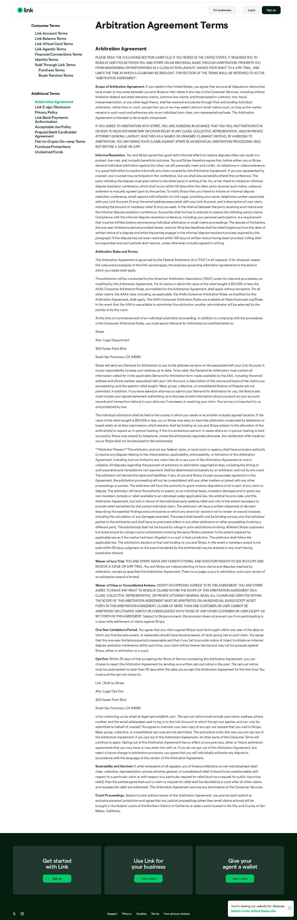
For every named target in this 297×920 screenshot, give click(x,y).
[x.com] (14, 914)
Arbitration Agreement (54, 102)
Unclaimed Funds (49, 152)
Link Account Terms (51, 33)
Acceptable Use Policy (53, 127)
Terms (155, 913)
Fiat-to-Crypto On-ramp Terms (60, 141)
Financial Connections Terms (58, 54)
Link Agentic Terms (50, 49)
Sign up (271, 10)
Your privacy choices (177, 913)
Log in (251, 10)
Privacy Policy (46, 112)
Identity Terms (46, 59)
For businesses (222, 10)
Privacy (127, 913)
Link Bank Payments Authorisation (51, 120)
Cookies (141, 913)
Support (112, 913)
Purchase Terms (51, 70)
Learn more (148, 878)
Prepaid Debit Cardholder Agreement (56, 134)
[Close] (289, 909)
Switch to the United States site (253, 911)
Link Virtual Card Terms (54, 44)
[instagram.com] (22, 913)
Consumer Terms (45, 25)
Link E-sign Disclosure (52, 107)
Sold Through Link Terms (55, 65)
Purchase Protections (52, 147)
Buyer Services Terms (56, 75)
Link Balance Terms (50, 38)
